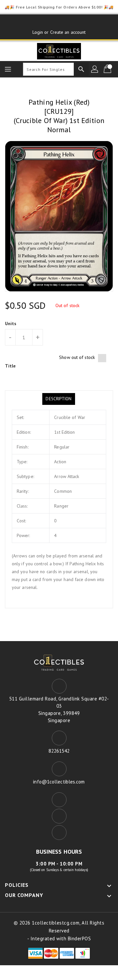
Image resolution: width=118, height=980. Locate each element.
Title (10, 366)
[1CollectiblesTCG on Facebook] (46, 22)
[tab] (58, 399)
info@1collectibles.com (59, 782)
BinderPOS (79, 938)
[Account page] (95, 69)
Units (11, 323)
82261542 (59, 751)
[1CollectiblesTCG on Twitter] (59, 22)
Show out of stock (77, 357)
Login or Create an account (59, 32)
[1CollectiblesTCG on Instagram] (71, 22)
